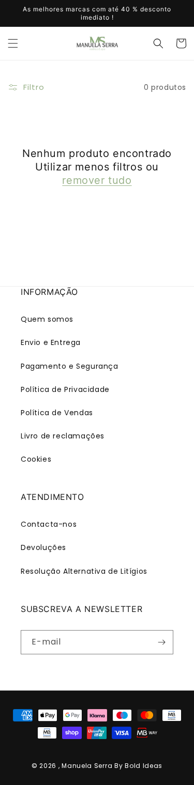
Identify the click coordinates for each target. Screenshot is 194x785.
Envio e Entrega (51, 342)
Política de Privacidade (65, 389)
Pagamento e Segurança (69, 366)
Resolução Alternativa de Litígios (84, 571)
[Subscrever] (161, 642)
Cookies (36, 459)
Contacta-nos (49, 524)
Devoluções (43, 547)
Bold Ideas (143, 765)
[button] (13, 43)
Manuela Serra (87, 765)
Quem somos (47, 319)
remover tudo (96, 180)
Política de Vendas (57, 412)
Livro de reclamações (63, 436)
